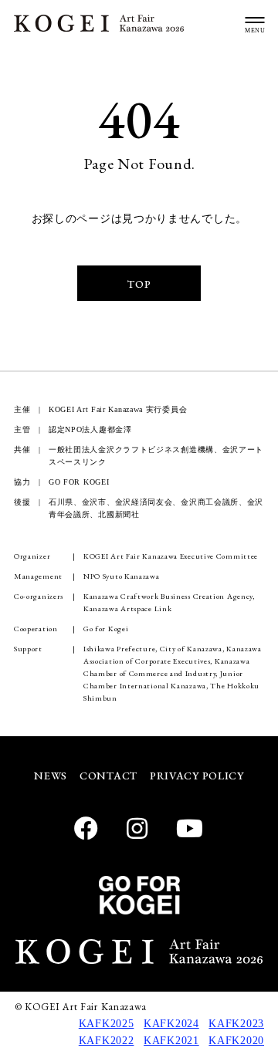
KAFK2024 (171, 1023)
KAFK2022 (106, 1040)
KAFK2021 (171, 1040)
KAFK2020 (236, 1040)
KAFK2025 (106, 1023)
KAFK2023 (236, 1023)
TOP (139, 284)
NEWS (50, 776)
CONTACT (108, 776)
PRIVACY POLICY (197, 776)
